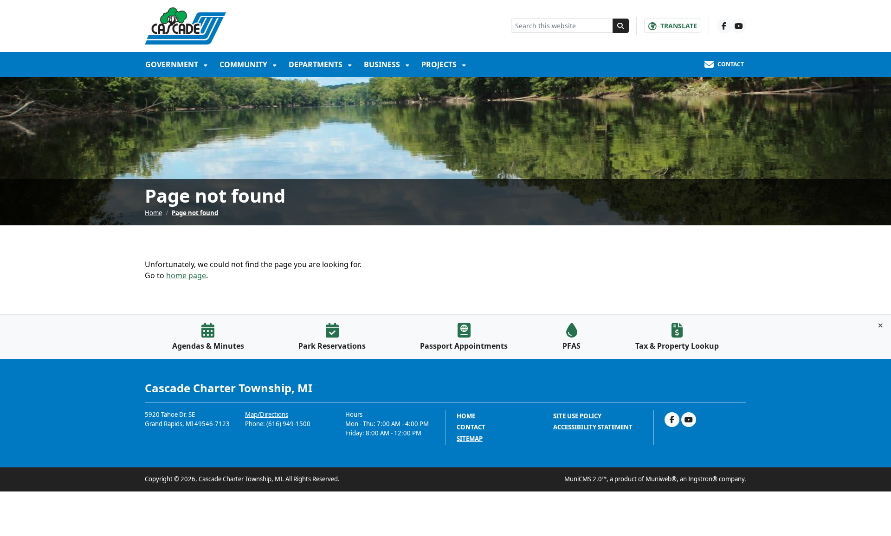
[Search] (621, 26)
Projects (439, 64)
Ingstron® (702, 479)
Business (383, 64)
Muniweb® (661, 479)
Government (172, 64)
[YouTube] (738, 26)
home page (186, 275)
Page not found (195, 213)
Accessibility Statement (593, 427)
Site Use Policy (577, 416)
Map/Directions (266, 414)
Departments (316, 64)
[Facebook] (724, 26)
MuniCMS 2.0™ (585, 479)
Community (244, 64)
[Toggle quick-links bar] (880, 325)
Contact (471, 427)
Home (153, 213)
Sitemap (470, 439)
